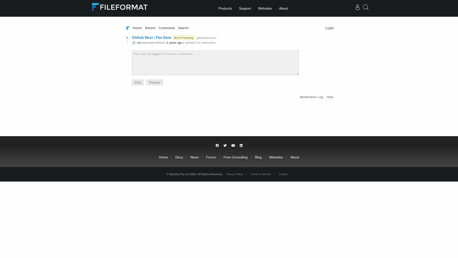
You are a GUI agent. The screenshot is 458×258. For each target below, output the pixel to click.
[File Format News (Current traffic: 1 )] (128, 28)
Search (183, 28)
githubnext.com (206, 38)
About (283, 8)
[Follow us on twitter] (225, 145)
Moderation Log (311, 97)
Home (137, 28)
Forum (211, 157)
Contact (283, 174)
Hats (330, 97)
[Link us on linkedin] (241, 145)
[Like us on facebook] (217, 145)
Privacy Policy (234, 174)
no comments (206, 42)
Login (329, 28)
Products (225, 8)
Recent (150, 28)
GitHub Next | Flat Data (151, 37)
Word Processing (183, 37)
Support (245, 8)
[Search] (366, 9)
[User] (358, 8)
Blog (258, 157)
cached (189, 42)
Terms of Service (261, 174)
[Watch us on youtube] (233, 145)
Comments (167, 28)
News (194, 157)
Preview (154, 82)
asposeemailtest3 (154, 42)
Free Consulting (236, 157)
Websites (265, 8)
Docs (179, 157)
